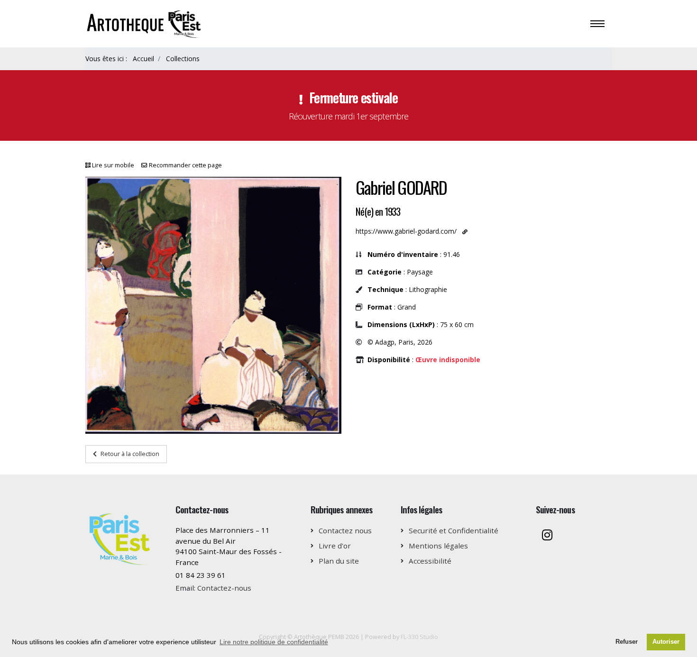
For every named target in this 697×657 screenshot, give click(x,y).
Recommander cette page (185, 165)
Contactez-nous (224, 588)
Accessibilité (430, 561)
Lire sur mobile (113, 165)
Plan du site (339, 561)
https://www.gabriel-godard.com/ (406, 231)
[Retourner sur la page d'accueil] (145, 22)
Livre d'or (335, 545)
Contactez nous (345, 530)
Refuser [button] (626, 642)
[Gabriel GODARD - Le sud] (213, 305)
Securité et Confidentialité (453, 530)
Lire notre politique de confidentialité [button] (274, 642)
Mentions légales (438, 545)
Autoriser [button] (665, 642)
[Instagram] (547, 535)
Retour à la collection (130, 453)
